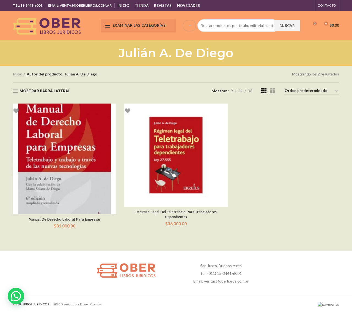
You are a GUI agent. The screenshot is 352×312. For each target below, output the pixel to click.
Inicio (17, 74)
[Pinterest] (294, 5)
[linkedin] (301, 5)
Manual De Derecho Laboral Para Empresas (65, 219)
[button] (16, 296)
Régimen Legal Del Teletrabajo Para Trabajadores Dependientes (176, 214)
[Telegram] (308, 5)
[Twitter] (287, 5)
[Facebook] (280, 5)
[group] (240, 25)
